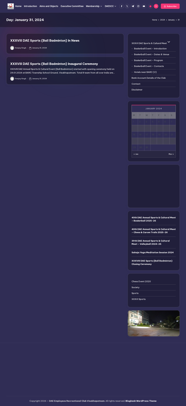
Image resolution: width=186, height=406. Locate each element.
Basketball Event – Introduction (150, 48)
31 (147, 147)
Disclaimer (137, 89)
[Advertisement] (154, 186)
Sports (135, 293)
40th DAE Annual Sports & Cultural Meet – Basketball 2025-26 (154, 219)
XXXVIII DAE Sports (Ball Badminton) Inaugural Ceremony (54, 64)
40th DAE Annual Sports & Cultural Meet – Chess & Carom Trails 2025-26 (154, 231)
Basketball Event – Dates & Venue (151, 54)
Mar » (171, 154)
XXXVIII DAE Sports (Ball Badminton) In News (44, 40)
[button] (170, 6)
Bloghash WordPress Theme (141, 401)
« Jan (136, 154)
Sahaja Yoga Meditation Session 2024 (153, 252)
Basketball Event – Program (148, 60)
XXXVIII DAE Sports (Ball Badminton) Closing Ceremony (152, 262)
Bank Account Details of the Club (149, 78)
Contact (136, 83)
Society (135, 287)
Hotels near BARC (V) (145, 72)
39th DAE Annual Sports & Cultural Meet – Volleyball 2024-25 (151, 242)
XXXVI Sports (139, 299)
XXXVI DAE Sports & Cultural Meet (149, 43)
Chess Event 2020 (141, 281)
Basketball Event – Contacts (149, 66)
